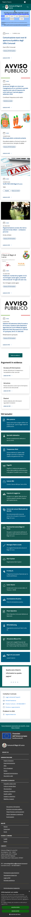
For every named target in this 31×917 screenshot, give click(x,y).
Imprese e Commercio (9, 791)
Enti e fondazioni (8, 768)
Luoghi (5, 839)
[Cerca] (28, 7)
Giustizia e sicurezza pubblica (14, 809)
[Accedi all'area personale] (24, 2)
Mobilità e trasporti (9, 799)
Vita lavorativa (8, 789)
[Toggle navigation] (3, 7)
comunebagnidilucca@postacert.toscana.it (15, 864)
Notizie (5, 827)
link (6, 904)
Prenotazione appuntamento (11, 873)
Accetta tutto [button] (15, 907)
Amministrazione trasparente (12, 888)
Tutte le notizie (15, 355)
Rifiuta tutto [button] (15, 911)
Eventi (5, 841)
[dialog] (15, 903)
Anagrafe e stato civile (10, 784)
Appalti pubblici (8, 794)
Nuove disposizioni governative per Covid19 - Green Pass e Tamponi (15, 727)
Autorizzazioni (10, 817)
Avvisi (7, 33)
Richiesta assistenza (9, 880)
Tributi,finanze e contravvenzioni (15, 812)
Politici (5, 771)
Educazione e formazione (13, 807)
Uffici (5, 766)
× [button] (29, 891)
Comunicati (7, 829)
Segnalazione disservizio (10, 875)
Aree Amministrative (9, 763)
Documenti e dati (8, 776)
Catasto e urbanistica (9, 796)
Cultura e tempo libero (10, 786)
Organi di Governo (8, 761)
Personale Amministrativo (11, 773)
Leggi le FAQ (7, 878)
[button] (15, 914)
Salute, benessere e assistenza (14, 814)
